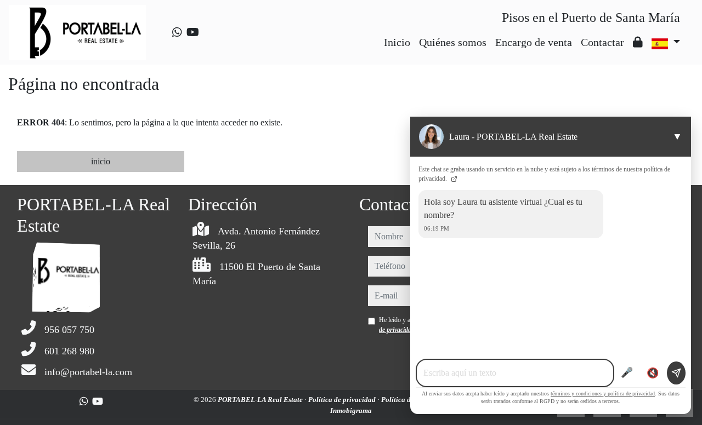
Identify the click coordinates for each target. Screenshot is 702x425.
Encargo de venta (533, 42)
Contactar (602, 42)
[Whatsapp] (177, 32)
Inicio (397, 42)
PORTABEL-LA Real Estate (261, 399)
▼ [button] (677, 136)
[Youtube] (192, 32)
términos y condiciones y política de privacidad (603, 393)
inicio (100, 161)
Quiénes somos (452, 42)
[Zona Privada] (638, 42)
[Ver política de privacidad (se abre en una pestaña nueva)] (453, 178)
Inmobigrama (351, 410)
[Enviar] (676, 372)
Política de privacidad (342, 399)
